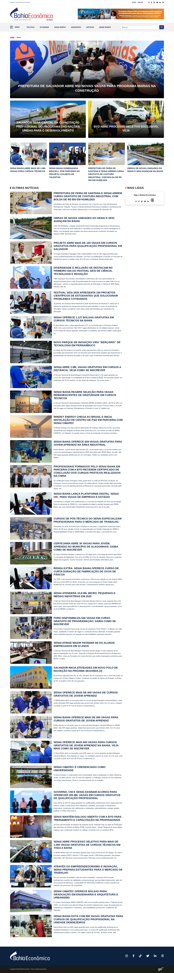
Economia (44, 27)
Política (31, 27)
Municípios (76, 27)
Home (12, 37)
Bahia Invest (60, 27)
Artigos (90, 27)
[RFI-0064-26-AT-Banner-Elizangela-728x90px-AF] (121, 14)
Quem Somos (105, 27)
